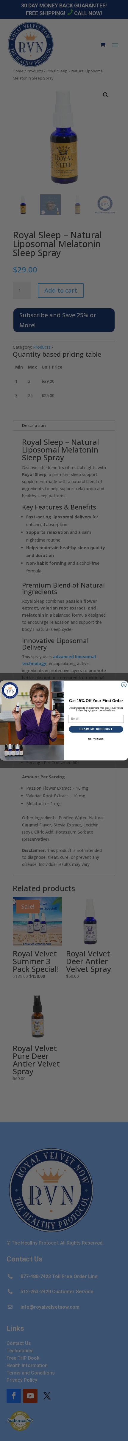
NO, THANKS (96, 739)
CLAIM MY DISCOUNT (96, 729)
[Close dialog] (124, 684)
